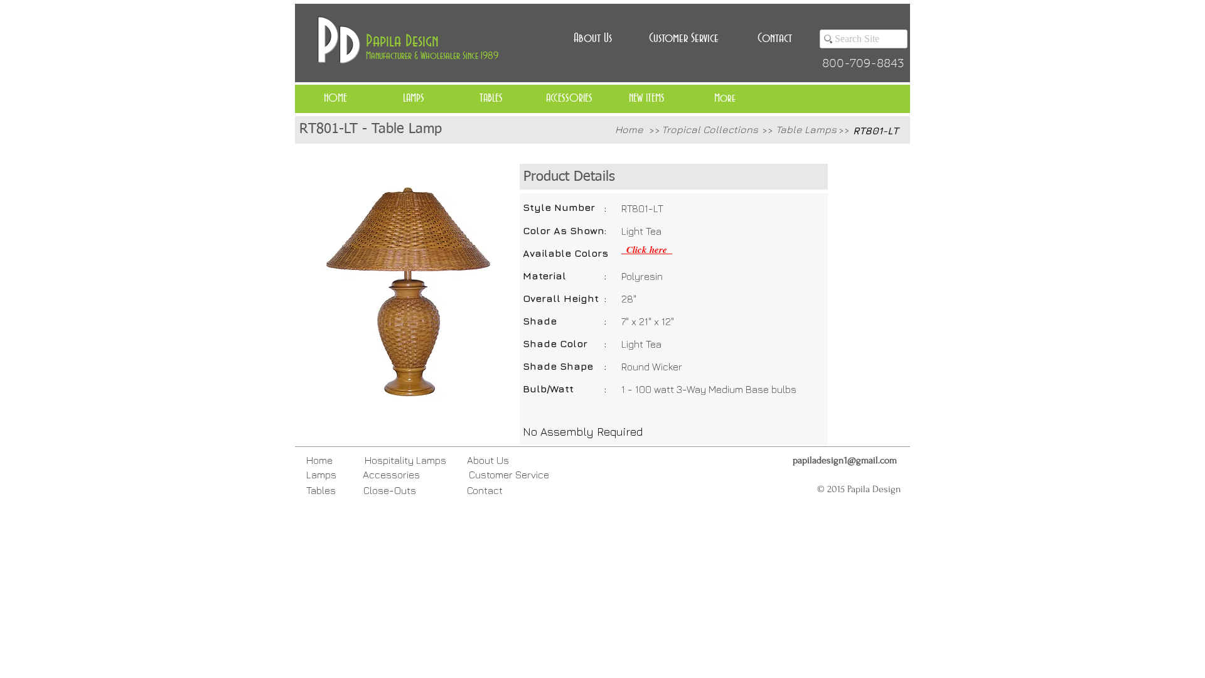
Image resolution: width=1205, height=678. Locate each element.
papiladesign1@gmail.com (845, 460)
